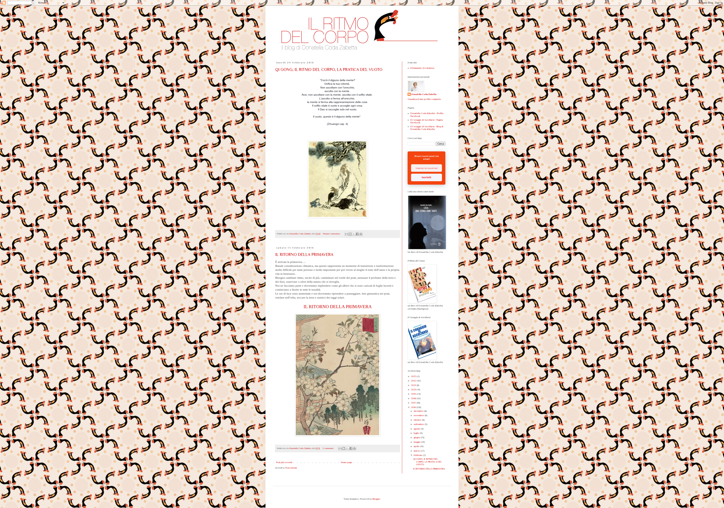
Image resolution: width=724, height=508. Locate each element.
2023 (414, 376)
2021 (413, 385)
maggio (417, 442)
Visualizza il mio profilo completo (424, 99)
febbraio (418, 455)
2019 (413, 394)
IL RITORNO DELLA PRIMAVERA (304, 254)
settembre (419, 424)
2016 (413, 407)
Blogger (376, 499)
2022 (414, 380)
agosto (417, 428)
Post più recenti (284, 462)
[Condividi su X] (354, 234)
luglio (417, 433)
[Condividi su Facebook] (357, 234)
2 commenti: (328, 448)
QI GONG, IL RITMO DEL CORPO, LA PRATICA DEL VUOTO (328, 69)
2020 (414, 389)
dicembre (419, 411)
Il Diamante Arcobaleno (422, 68)
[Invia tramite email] (346, 234)
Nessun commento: (332, 234)
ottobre (418, 420)
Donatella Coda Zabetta (423, 94)
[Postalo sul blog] (350, 234)
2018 (413, 398)
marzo (417, 451)
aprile (417, 446)
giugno (417, 437)
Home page (346, 462)
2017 (413, 402)
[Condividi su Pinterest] (361, 234)
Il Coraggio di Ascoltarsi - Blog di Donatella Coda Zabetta (426, 127)
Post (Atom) (291, 468)
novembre (419, 415)
